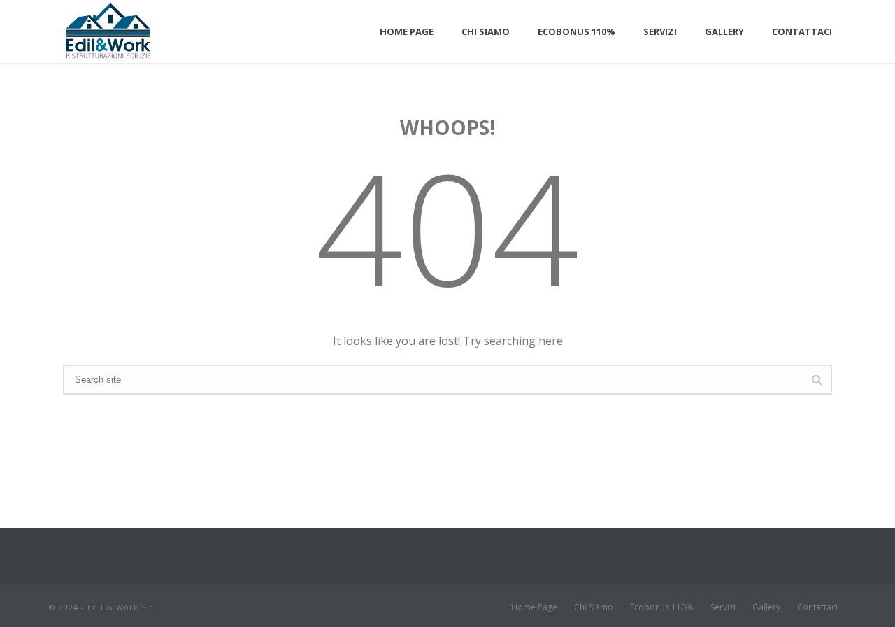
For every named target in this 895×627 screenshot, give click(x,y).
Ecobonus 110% (576, 31)
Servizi (660, 31)
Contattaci (802, 31)
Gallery (724, 31)
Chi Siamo (485, 31)
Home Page (407, 31)
